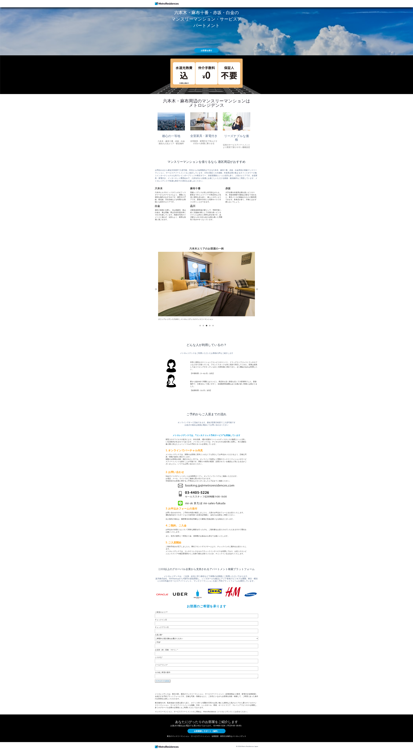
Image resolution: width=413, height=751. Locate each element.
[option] (206, 287)
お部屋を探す (206, 50)
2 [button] (203, 326)
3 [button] (206, 326)
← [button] (156, 289)
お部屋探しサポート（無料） (206, 731)
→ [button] (257, 289)
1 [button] (200, 326)
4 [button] (210, 326)
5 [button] (213, 326)
